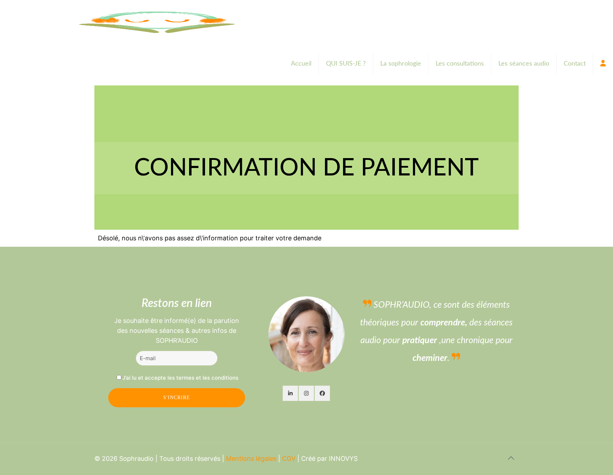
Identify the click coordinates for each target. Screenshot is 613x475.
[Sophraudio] (155, 21)
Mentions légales (251, 458)
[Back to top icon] (511, 458)
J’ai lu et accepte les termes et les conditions (180, 377)
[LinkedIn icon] (486, 459)
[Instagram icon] (494, 459)
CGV (289, 458)
